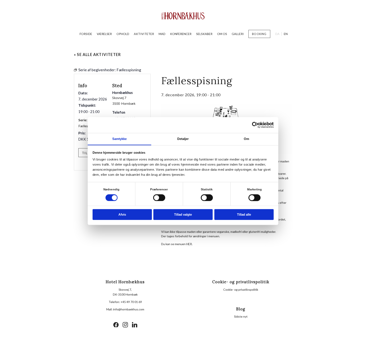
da (277, 34)
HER (189, 244)
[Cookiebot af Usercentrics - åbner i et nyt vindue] (255, 125)
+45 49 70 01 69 (131, 302)
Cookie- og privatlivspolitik (240, 289)
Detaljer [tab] (183, 139)
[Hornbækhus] (183, 15)
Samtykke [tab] (119, 139)
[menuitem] (85, 34)
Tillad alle (244, 214)
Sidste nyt (241, 316)
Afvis (122, 214)
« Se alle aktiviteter (97, 54)
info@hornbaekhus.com (128, 309)
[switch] (159, 197)
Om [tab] (246, 139)
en (286, 34)
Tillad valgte (183, 214)
